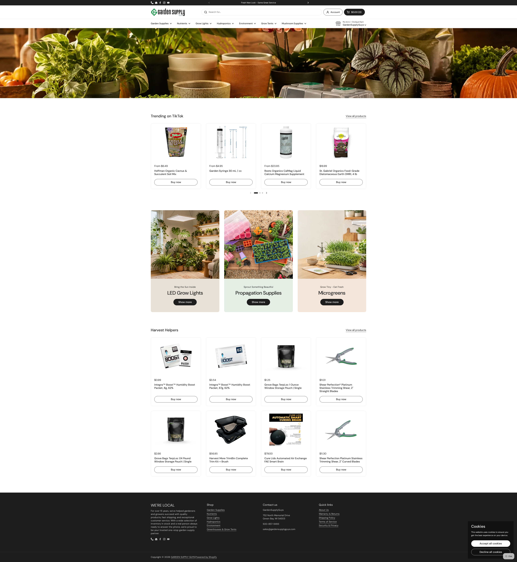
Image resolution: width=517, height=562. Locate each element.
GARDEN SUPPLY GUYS (183, 557)
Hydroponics (213, 521)
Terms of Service (328, 521)
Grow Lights (213, 517)
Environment (213, 525)
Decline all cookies (491, 552)
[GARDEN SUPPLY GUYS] (168, 12)
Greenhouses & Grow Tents (221, 529)
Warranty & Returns (329, 513)
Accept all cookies (491, 543)
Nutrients (212, 513)
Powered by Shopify (206, 557)
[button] (354, 12)
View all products (356, 116)
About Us (324, 509)
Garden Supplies (216, 509)
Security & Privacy (328, 525)
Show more (185, 302)
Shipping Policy (327, 517)
